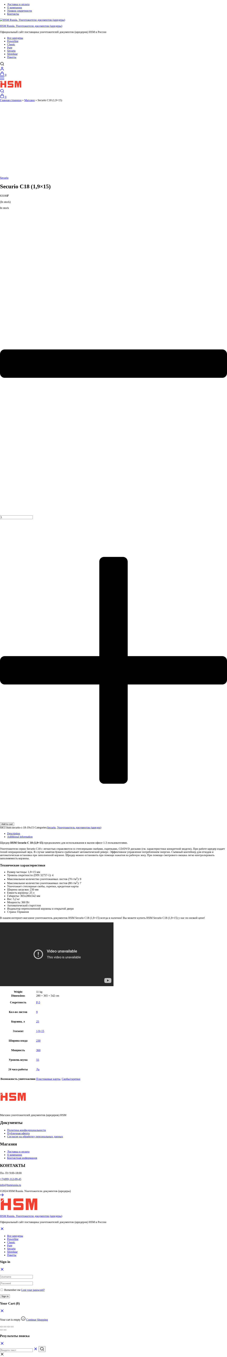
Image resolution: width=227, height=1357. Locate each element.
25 (37, 1021)
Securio (11, 50)
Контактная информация (22, 1157)
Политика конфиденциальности (26, 1130)
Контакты (13, 13)
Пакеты (11, 57)
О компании (14, 7)
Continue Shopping (37, 1319)
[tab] (117, 833)
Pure (9, 47)
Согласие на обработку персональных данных (35, 1136)
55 (37, 1059)
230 (38, 1040)
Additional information (20, 836)
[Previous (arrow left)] (1, 1329)
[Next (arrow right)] (5, 1329)
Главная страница (10, 100)
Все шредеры (15, 38)
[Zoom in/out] (12, 1326)
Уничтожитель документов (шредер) (79, 827)
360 (38, 1050)
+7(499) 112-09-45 (10, 1179)
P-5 (38, 1002)
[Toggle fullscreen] (8, 1326)
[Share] (5, 1326)
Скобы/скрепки (71, 1078)
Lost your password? (33, 1289)
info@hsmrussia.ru (10, 1185)
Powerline (12, 41)
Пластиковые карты (48, 1078)
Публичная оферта (18, 1133)
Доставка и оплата (18, 4)
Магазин (29, 100)
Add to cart (7, 824)
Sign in (5, 1296)
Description (13, 833)
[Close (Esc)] (1, 1326)
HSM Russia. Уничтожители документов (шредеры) (31, 25)
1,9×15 (40, 1031)
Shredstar (12, 53)
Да (37, 1069)
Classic (11, 44)
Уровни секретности (19, 10)
